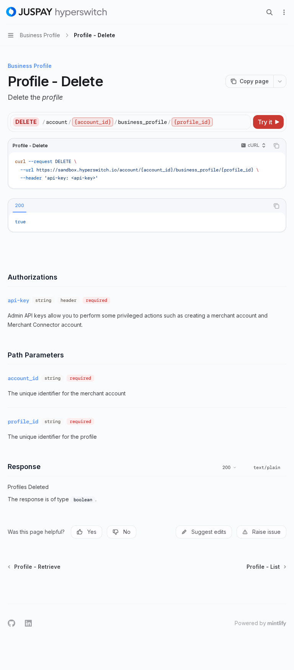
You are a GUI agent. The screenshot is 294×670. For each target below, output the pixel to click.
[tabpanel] (147, 222)
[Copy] (243, 122)
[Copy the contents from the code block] (276, 146)
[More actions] (284, 12)
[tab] (19, 205)
